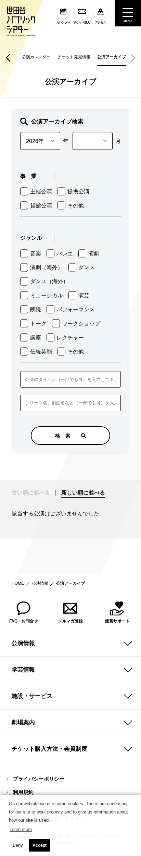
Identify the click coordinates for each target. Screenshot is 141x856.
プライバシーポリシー (38, 778)
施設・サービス (32, 695)
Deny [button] (18, 845)
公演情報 (40, 583)
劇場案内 (23, 722)
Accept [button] (40, 845)
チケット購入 (82, 22)
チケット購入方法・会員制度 (49, 748)
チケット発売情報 (73, 57)
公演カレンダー (36, 57)
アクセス (100, 22)
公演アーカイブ (111, 57)
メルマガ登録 (70, 621)
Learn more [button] (21, 829)
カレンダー (63, 22)
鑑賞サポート (117, 621)
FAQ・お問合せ (23, 621)
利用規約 (23, 792)
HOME (18, 583)
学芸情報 (23, 669)
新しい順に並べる (83, 492)
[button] (8, 57)
